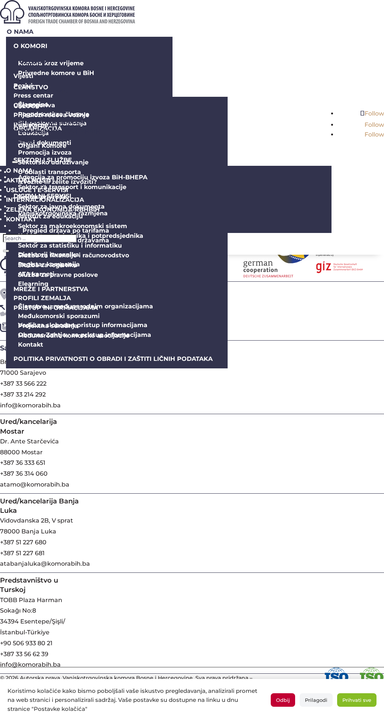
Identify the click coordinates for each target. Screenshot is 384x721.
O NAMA (20, 31)
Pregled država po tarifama (65, 230)
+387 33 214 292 (23, 394)
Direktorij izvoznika (48, 254)
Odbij (283, 700)
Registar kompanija (49, 264)
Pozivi (23, 85)
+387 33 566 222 (23, 383)
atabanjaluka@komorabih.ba (45, 563)
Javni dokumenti (44, 142)
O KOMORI (30, 46)
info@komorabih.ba (30, 405)
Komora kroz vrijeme (51, 63)
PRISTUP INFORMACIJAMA (56, 307)
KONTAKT (22, 141)
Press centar (33, 95)
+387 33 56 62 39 (24, 654)
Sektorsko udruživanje (53, 162)
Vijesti (23, 76)
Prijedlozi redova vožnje (51, 115)
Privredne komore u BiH (56, 73)
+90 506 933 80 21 (26, 643)
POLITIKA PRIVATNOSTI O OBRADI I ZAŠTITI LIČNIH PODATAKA (113, 358)
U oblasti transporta (49, 172)
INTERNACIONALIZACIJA (46, 121)
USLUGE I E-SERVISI (38, 91)
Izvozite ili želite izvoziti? (57, 181)
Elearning (33, 283)
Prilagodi (316, 700)
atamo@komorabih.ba (34, 484)
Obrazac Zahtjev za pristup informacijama (84, 334)
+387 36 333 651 (22, 462)
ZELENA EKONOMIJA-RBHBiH (53, 131)
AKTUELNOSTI (29, 61)
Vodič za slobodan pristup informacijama (82, 325)
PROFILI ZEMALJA (42, 298)
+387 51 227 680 (23, 542)
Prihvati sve (356, 700)
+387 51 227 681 (22, 553)
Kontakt (30, 344)
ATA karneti (36, 274)
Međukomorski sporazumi (59, 316)
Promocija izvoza (45, 152)
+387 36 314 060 (24, 473)
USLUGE (26, 106)
